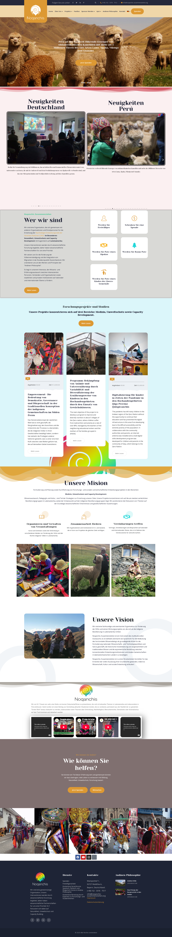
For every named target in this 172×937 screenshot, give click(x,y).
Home (51, 11)
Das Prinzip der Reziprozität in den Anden (134, 892)
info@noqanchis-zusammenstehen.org (135, 3)
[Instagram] (88, 857)
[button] (82, 82)
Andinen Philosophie (110, 11)
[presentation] (8, 52)
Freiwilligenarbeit (69, 884)
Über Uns (58, 11)
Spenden (66, 881)
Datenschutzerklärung (95, 902)
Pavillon (77, 11)
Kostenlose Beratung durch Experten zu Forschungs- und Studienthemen (74, 897)
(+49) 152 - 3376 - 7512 (109, 3)
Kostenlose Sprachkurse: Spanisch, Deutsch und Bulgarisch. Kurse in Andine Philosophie (73, 889)
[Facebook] (77, 857)
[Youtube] (83, 857)
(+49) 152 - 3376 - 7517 (96, 891)
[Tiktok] (94, 857)
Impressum (91, 898)
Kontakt (122, 11)
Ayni (98, 11)
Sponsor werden (87, 11)
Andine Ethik (131, 881)
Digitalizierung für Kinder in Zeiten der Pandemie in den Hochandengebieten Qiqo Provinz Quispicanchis (128, 401)
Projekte (68, 11)
